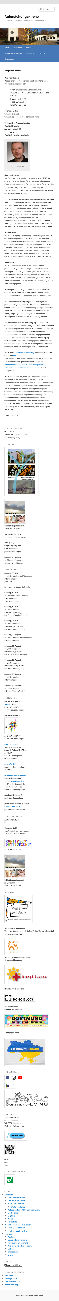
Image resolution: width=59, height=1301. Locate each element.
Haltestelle (12, 1221)
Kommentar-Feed (12, 1281)
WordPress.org (11, 1284)
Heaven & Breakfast (16, 1200)
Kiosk (10, 1218)
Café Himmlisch (10, 744)
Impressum (9, 59)
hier (14, 355)
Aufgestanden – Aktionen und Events (24, 1209)
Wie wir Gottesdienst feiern (20, 1245)
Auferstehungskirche (21, 16)
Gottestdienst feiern (16, 1197)
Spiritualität (17, 47)
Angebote (30, 53)
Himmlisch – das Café (13, 53)
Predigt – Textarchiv (16, 1227)
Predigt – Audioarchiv (17, 1230)
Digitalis (11, 1215)
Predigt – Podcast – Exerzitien (17, 1224)
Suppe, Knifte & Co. (12, 806)
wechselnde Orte (17, 781)
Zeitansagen (31, 47)
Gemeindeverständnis (17, 1239)
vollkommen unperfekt (18, 1242)
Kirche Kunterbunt (16, 1203)
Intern (10, 1254)
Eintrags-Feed (10, 1278)
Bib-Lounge (13, 1212)
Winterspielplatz (18, 1206)
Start (7, 47)
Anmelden (8, 1275)
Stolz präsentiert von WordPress (29, 1295)
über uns (41, 53)
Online (11, 1248)
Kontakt (11, 1236)
